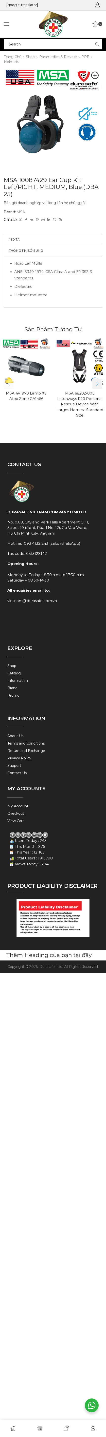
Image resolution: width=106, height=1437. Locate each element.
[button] (97, 384)
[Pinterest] (37, 220)
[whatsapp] (54, 220)
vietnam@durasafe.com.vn (32, 600)
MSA (21, 212)
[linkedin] (49, 220)
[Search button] (97, 44)
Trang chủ (12, 57)
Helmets (11, 62)
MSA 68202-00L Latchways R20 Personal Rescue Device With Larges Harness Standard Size (79, 404)
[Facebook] (26, 220)
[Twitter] (20, 220)
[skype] (59, 220)
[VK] (32, 220)
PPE (85, 57)
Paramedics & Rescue (58, 57)
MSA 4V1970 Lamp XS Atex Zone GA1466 (26, 396)
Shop (30, 57)
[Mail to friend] (43, 220)
